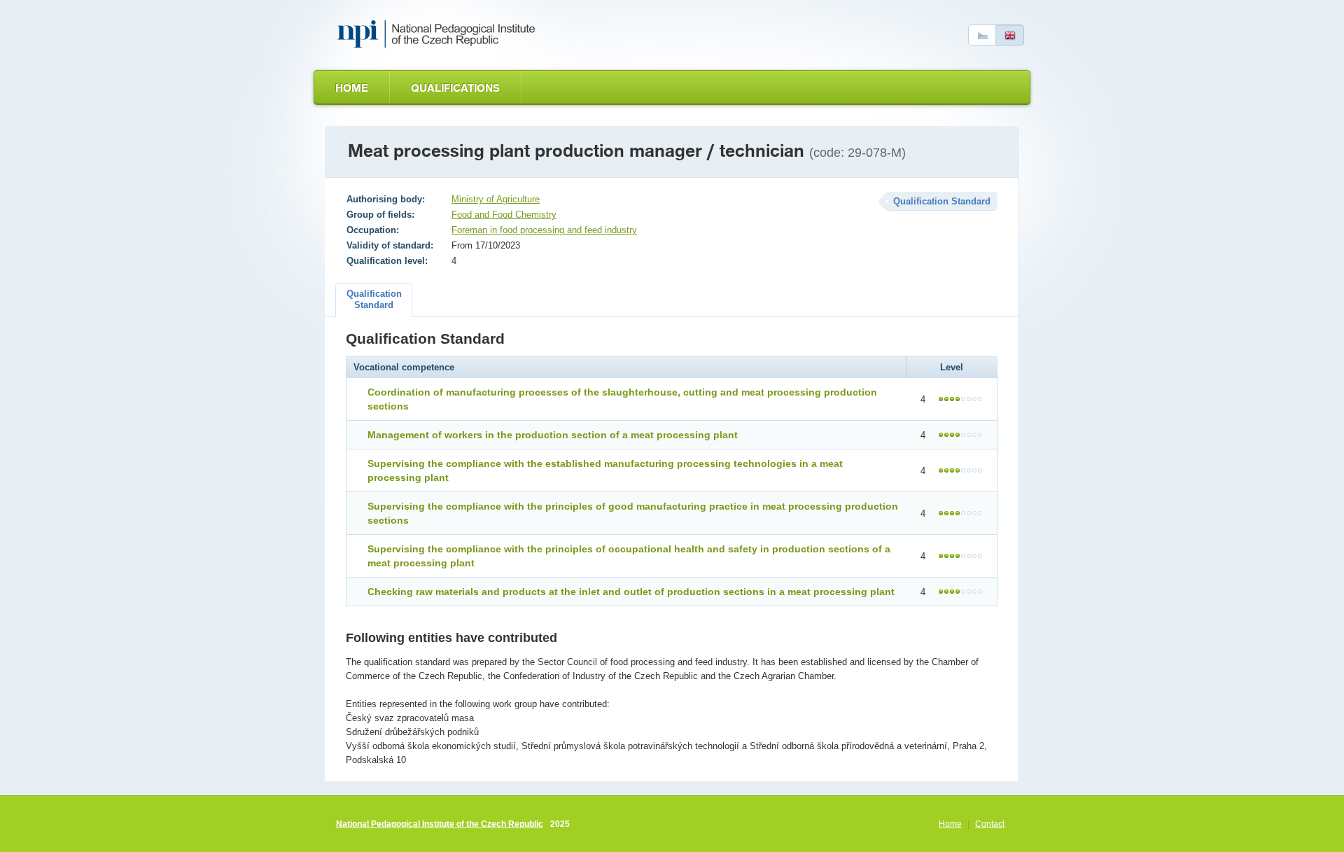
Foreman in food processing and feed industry (544, 230)
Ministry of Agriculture (495, 199)
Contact (989, 824)
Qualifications (455, 88)
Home (351, 88)
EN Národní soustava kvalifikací (438, 34)
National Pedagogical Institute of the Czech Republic (439, 824)
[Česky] (982, 35)
